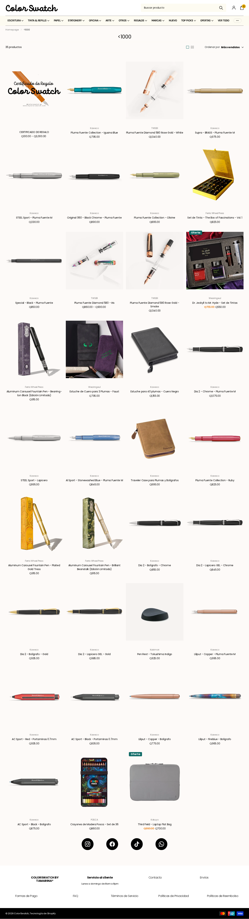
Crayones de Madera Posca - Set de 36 (94, 824)
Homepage (12, 29)
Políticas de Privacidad (173, 896)
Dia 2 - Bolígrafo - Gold (34, 654)
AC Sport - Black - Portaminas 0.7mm (94, 739)
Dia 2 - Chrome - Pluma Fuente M (215, 391)
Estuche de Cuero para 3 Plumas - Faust (94, 391)
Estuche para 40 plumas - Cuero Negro (155, 391)
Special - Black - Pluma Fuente (34, 303)
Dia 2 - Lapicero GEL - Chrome (214, 565)
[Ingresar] (234, 8)
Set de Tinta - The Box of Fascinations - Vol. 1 (214, 217)
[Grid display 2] (192, 47)
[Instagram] (88, 844)
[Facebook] (112, 844)
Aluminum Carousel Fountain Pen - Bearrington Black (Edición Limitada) (34, 393)
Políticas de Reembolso (222, 896)
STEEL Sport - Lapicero (34, 480)
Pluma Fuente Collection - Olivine (154, 217)
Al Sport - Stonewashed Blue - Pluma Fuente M (94, 480)
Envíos (204, 877)
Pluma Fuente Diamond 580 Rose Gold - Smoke (154, 304)
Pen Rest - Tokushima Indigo (154, 654)
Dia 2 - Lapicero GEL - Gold (94, 654)
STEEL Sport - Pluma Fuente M (34, 217)
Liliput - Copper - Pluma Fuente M (215, 654)
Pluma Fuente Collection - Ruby (214, 480)
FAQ (75, 896)
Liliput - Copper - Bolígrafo (155, 739)
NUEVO (173, 20)
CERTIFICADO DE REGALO (34, 132)
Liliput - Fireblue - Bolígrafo (215, 739)
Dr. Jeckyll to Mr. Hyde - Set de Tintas (214, 303)
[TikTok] (137, 844)
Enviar (221, 8)
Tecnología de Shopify (42, 913)
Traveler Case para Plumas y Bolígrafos (154, 480)
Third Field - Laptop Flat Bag (155, 824)
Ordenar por (212, 47)
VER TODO (223, 20)
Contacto (155, 877)
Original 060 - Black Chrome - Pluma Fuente (94, 217)
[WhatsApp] (161, 844)
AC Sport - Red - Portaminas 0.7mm (34, 739)
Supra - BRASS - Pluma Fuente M (215, 132)
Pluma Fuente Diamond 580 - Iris (94, 303)
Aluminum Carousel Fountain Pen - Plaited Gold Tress (34, 567)
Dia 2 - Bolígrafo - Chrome (154, 565)
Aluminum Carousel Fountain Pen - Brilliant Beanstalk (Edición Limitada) (94, 567)
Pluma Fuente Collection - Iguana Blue (94, 132)
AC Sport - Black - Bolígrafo (34, 824)
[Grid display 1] (187, 47)
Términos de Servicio (124, 896)
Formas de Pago (26, 896)
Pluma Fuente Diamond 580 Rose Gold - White (154, 132)
